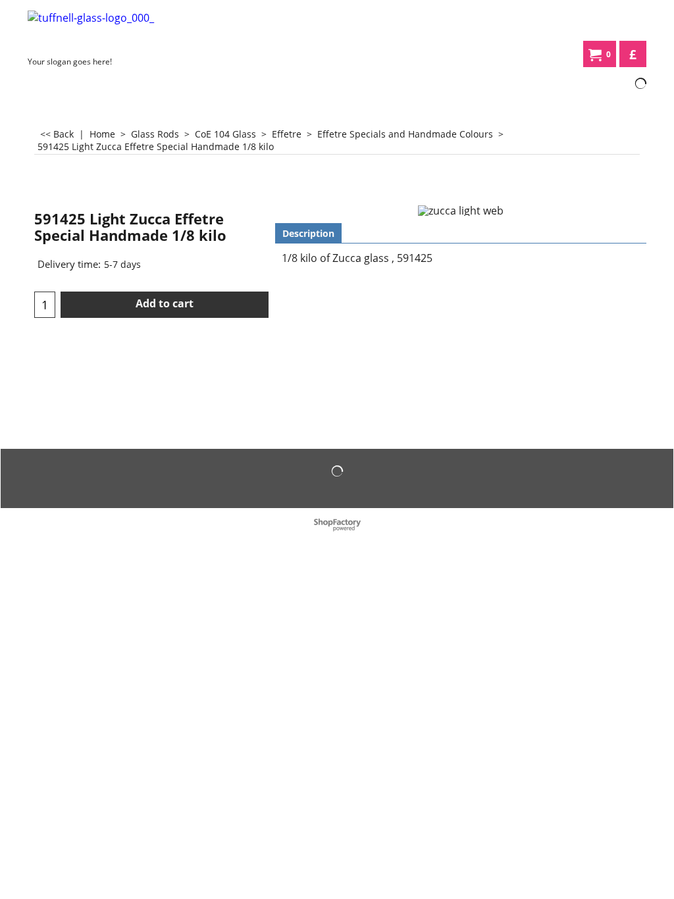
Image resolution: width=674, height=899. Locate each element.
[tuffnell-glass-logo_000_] (126, 31)
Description (308, 233)
